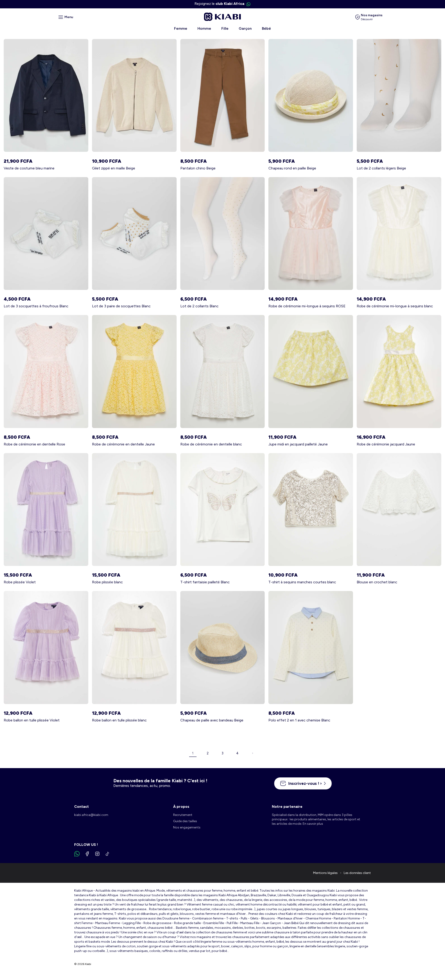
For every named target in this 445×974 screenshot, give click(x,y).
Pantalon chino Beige (198, 168)
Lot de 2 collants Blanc (199, 306)
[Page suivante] (252, 753)
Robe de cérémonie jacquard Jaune (386, 444)
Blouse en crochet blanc (377, 582)
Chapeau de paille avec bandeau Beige (211, 720)
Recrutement (182, 815)
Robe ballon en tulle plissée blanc (119, 720)
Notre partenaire (287, 806)
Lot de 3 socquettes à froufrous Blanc (36, 306)
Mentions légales (325, 873)
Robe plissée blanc (107, 582)
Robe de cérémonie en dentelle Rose (34, 444)
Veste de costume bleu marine (29, 168)
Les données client (357, 873)
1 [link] (193, 753)
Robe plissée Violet (20, 582)
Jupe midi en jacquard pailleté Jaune (298, 444)
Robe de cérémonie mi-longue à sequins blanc (395, 306)
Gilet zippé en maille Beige (113, 168)
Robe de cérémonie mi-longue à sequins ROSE (307, 306)
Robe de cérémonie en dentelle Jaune (123, 444)
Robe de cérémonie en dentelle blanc (211, 444)
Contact (81, 806)
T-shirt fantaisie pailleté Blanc (205, 582)
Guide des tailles (185, 821)
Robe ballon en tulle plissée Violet (32, 720)
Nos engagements (186, 827)
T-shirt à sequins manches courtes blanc (302, 582)
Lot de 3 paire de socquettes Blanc (121, 306)
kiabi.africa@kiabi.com (91, 815)
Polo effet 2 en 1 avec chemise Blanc (299, 720)
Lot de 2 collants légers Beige (381, 168)
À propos (181, 806)
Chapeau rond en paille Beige (292, 168)
